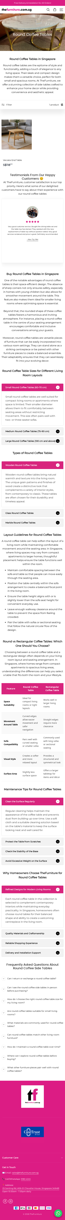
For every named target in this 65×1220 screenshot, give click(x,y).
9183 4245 (26, 1179)
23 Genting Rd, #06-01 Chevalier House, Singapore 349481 (30, 1188)
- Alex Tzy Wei (32, 239)
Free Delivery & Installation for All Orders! (32, 3)
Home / (21, 29)
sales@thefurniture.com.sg (25, 1172)
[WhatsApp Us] (58, 1213)
